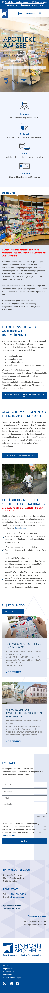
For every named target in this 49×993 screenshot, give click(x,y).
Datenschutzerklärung (11, 835)
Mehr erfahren (13, 672)
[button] (40, 13)
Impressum (8, 969)
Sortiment (24, 133)
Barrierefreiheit (9, 975)
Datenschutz (8, 972)
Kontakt (6, 966)
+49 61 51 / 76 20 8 (18, 894)
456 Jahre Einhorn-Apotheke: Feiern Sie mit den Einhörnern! (24, 713)
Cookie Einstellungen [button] (12, 978)
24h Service (24, 173)
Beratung (24, 114)
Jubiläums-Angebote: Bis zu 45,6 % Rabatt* (23, 645)
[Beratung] (24, 105)
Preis (24, 153)
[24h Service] (24, 166)
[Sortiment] (24, 126)
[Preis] (24, 146)
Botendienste (20, 528)
